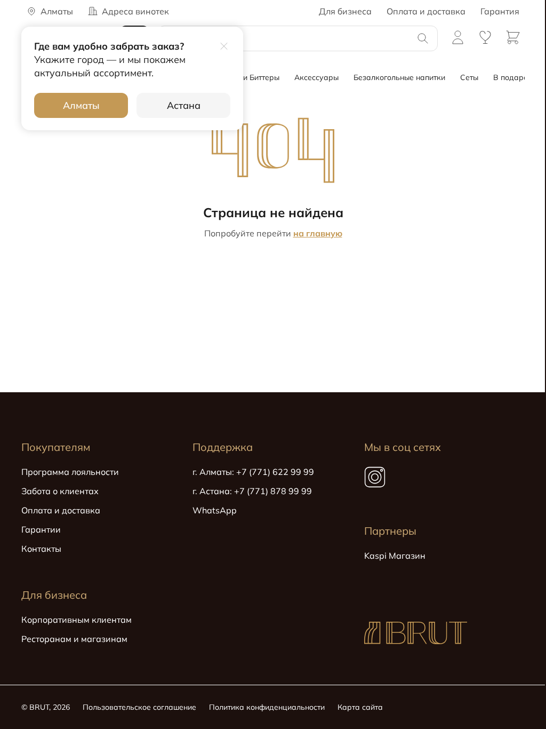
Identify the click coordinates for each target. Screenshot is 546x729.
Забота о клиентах (60, 491)
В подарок (512, 77)
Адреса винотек (135, 11)
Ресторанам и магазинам (74, 638)
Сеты (469, 77)
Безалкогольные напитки (399, 77)
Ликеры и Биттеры (245, 77)
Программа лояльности (70, 471)
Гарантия (499, 11)
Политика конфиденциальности (267, 707)
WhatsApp (214, 510)
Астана (183, 105)
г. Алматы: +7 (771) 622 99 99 (253, 471)
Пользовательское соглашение (139, 707)
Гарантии (41, 529)
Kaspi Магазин (394, 555)
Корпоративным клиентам (76, 619)
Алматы (81, 105)
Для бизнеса (345, 11)
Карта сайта (360, 707)
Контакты (41, 548)
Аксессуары (316, 77)
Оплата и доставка (426, 11)
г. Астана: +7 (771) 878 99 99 (252, 491)
